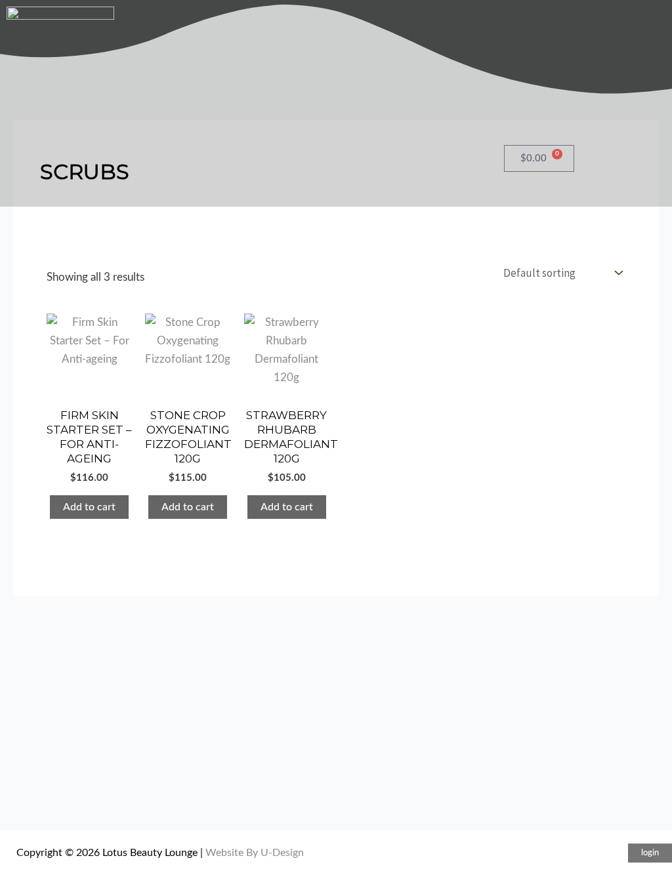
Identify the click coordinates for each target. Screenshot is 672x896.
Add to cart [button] (89, 507)
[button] (650, 853)
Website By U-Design (254, 852)
